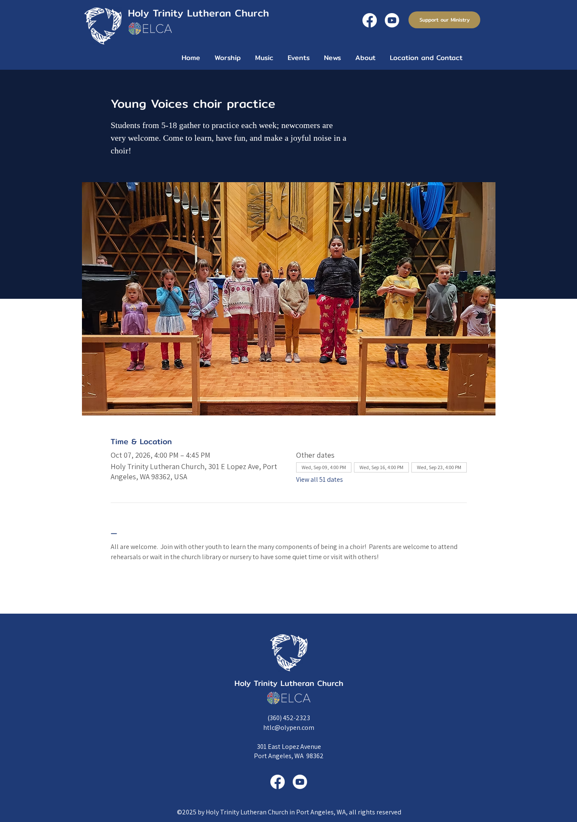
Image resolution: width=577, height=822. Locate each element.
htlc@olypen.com (288, 727)
